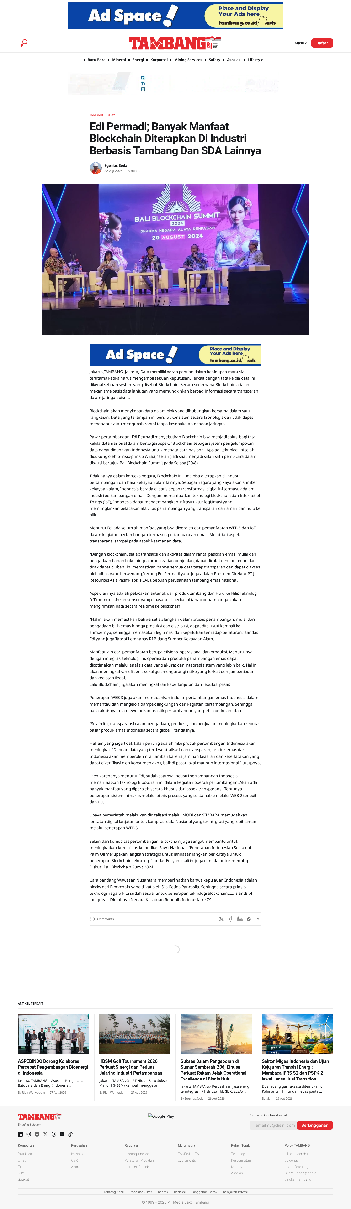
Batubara (25, 1154)
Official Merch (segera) (302, 1154)
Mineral (119, 59)
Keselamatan (241, 1160)
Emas (22, 1160)
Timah (22, 1167)
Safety (214, 59)
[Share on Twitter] (221, 919)
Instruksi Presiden (138, 1167)
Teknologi (238, 1154)
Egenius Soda (115, 165)
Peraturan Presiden (139, 1160)
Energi (138, 59)
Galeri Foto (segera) (299, 1167)
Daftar (322, 43)
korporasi (78, 1154)
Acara (75, 1167)
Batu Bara (97, 59)
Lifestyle (255, 59)
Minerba (237, 1167)
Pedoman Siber (141, 1192)
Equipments (187, 1160)
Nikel (22, 1173)
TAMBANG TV (188, 1154)
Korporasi (159, 59)
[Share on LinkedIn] (240, 919)
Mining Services (188, 59)
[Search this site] (24, 43)
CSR (74, 1160)
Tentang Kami (114, 1192)
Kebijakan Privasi (235, 1192)
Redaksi (180, 1192)
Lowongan (293, 1160)
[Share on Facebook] (231, 919)
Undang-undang (137, 1154)
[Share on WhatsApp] (249, 919)
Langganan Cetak (204, 1192)
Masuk (301, 43)
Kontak (163, 1192)
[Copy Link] (258, 919)
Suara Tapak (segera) (301, 1173)
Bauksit (23, 1179)
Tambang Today (102, 115)
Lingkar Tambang (298, 1179)
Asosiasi (234, 59)
